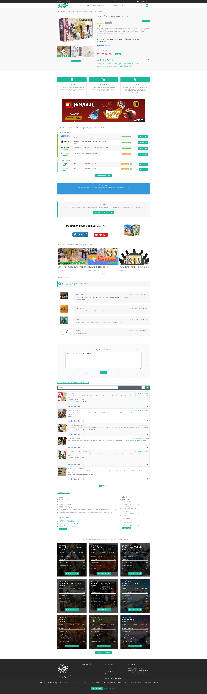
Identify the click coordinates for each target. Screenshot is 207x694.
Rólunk (106, 673)
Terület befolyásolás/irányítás (120, 66)
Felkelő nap (106, 26)
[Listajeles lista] (73, 353)
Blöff (113, 63)
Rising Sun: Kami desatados (66, 521)
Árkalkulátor (140, 1)
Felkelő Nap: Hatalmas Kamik (66, 525)
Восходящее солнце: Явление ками (68, 523)
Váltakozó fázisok (107, 66)
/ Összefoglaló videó (93, 270)
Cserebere (106, 5)
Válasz (141, 294)
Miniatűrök (130, 63)
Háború (109, 63)
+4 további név (63, 529)
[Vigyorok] (83, 353)
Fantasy (105, 63)
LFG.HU (73, 1)
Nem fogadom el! (110, 688)
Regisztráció (108, 669)
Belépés (147, 1)
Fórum (115, 5)
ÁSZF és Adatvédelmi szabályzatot (76, 682)
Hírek (88, 5)
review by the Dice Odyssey (98, 267)
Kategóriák (97, 5)
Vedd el (131, 66)
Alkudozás (118, 63)
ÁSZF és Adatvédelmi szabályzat (112, 676)
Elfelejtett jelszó (109, 671)
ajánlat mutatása (103, 175)
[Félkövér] (67, 353)
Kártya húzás (139, 65)
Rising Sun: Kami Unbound (65, 520)
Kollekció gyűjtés (109, 65)
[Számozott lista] (76, 353)
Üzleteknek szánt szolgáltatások (113, 678)
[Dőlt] (70, 353)
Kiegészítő (124, 63)
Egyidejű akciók (131, 65)
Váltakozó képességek (120, 65)
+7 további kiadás (126, 528)
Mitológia (136, 63)
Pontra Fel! (124, 5)
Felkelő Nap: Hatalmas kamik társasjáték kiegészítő (84, 11)
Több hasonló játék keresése (103, 652)
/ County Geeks (61, 270)
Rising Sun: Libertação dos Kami (67, 526)
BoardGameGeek (66, 1)
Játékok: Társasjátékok (71, 284)
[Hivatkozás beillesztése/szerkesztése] (79, 353)
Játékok (81, 5)
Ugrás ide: (145, 21)
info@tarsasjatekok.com (138, 673)
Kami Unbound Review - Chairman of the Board (137, 267)
